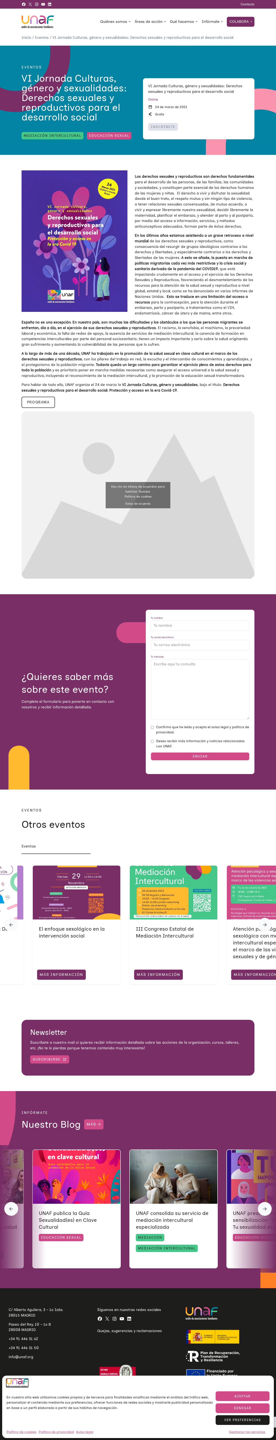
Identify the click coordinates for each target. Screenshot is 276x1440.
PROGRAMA (38, 402)
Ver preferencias (242, 1420)
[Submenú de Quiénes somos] (130, 21)
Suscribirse (47, 1059)
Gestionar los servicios (247, 1432)
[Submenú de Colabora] (251, 21)
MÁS (91, 1124)
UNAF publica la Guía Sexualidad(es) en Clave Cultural (68, 1220)
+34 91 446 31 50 (24, 1348)
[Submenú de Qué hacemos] (196, 21)
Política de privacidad (56, 1432)
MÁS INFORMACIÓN (61, 974)
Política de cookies (21, 1432)
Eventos (42, 37)
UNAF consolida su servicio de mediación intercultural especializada (172, 1220)
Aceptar (242, 1396)
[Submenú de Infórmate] (222, 21)
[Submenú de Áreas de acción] (165, 21)
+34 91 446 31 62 (23, 1339)
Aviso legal (84, 1432)
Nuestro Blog (51, 1124)
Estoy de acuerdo (138, 503)
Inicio (27, 37)
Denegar (242, 1408)
